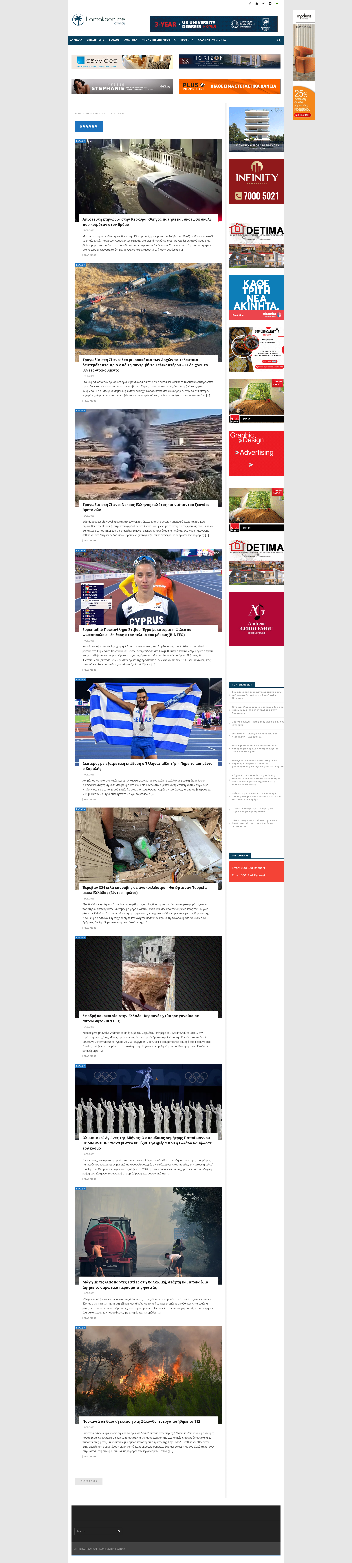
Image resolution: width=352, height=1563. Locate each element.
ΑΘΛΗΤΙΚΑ (131, 39)
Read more (90, 255)
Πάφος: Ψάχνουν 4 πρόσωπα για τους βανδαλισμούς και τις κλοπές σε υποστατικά (255, 823)
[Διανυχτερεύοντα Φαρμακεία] (277, 3)
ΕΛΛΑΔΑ (80, 140)
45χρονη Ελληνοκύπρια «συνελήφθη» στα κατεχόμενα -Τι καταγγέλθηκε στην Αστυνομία (258, 709)
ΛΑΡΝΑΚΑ (76, 39)
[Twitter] (263, 3)
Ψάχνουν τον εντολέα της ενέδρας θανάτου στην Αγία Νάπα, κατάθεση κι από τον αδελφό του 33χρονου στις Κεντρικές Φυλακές (256, 780)
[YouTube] (256, 3)
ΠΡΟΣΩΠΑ (186, 39)
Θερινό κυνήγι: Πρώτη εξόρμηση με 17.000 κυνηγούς (258, 723)
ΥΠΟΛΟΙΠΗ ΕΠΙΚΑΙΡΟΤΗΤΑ (159, 39)
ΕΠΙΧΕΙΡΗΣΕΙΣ (95, 39)
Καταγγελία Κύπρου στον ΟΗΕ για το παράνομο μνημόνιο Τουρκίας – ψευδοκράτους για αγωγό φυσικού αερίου (258, 763)
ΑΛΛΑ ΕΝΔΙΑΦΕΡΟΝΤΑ (212, 39)
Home (78, 113)
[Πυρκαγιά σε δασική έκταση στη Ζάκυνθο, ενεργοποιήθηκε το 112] (148, 1375)
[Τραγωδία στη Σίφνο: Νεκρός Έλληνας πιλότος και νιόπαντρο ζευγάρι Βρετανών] (148, 458)
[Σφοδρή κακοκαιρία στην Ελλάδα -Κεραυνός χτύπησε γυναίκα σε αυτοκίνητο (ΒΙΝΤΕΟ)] (148, 977)
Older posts (89, 1481)
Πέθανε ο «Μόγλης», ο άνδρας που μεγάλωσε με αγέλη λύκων (253, 810)
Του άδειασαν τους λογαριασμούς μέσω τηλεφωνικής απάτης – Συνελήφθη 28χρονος (257, 694)
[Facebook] (250, 3)
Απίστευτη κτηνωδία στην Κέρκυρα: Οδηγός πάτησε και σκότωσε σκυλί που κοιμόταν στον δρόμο (256, 796)
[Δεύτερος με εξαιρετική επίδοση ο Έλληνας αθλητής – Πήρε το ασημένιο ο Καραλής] (148, 722)
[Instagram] (270, 3)
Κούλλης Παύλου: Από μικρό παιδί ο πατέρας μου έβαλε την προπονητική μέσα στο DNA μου (255, 748)
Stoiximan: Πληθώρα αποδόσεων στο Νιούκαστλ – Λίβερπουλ (255, 735)
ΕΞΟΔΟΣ (114, 39)
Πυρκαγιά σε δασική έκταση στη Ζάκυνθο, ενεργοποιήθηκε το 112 (141, 1421)
